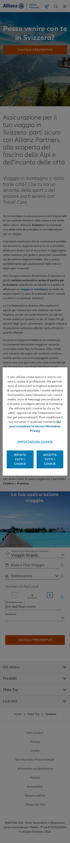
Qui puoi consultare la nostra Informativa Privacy (35, 426)
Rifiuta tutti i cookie (20, 459)
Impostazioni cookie (35, 442)
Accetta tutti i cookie (50, 459)
